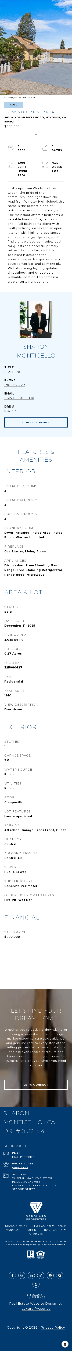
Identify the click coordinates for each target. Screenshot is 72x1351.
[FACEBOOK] (12, 1275)
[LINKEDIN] (31, 1275)
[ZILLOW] (36, 1284)
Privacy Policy (53, 1327)
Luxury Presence (36, 1309)
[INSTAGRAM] (21, 1275)
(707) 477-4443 (14, 385)
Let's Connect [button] (36, 1084)
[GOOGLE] (59, 1275)
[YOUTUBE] (50, 1275)
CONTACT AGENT (36, 422)
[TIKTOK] (40, 1275)
